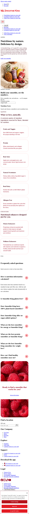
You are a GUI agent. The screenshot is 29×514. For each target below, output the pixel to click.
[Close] (27, 493)
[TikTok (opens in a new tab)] (7, 481)
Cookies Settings (14, 501)
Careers (11, 456)
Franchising (12, 15)
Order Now (12, 18)
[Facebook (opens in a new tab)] (2, 481)
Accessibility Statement (10, 475)
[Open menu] (3, 21)
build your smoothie (6, 58)
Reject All (14, 506)
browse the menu (14, 395)
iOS (11, 463)
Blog (5, 437)
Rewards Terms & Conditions (11, 476)
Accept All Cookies (14, 511)
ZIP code (3, 423)
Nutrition (6, 443)
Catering (11, 446)
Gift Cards (6, 445)
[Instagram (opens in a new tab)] (4, 481)
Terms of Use (7, 472)
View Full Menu (8, 34)
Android (12, 465)
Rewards (6, 5)
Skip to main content (6, 1)
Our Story (6, 432)
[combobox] (8, 103)
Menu (5, 4)
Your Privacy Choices (10, 489)
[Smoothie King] (10, 12)
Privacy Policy (7, 473)
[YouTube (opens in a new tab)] (9, 481)
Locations (11, 16)
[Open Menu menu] (8, 4)
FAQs (5, 454)
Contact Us (12, 453)
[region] (14, 502)
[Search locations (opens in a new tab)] (17, 425)
